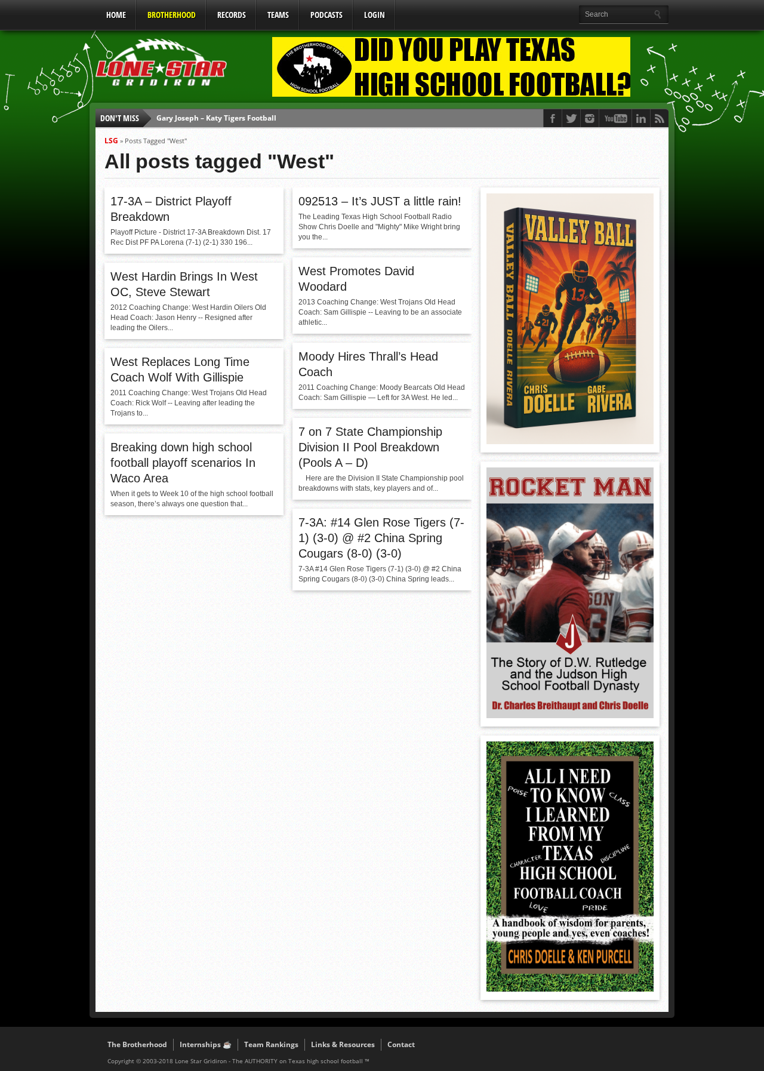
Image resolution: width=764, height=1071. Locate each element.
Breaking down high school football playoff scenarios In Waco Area (182, 463)
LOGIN (374, 14)
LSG (111, 141)
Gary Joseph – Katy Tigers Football (216, 117)
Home (116, 14)
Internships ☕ (206, 1044)
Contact (401, 1044)
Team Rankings (271, 1044)
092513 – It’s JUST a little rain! (379, 201)
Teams (278, 14)
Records (231, 14)
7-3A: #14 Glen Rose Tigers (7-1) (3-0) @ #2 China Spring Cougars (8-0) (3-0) (381, 538)
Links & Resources (343, 1044)
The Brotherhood (137, 1044)
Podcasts (326, 14)
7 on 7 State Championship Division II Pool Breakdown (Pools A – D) (370, 447)
